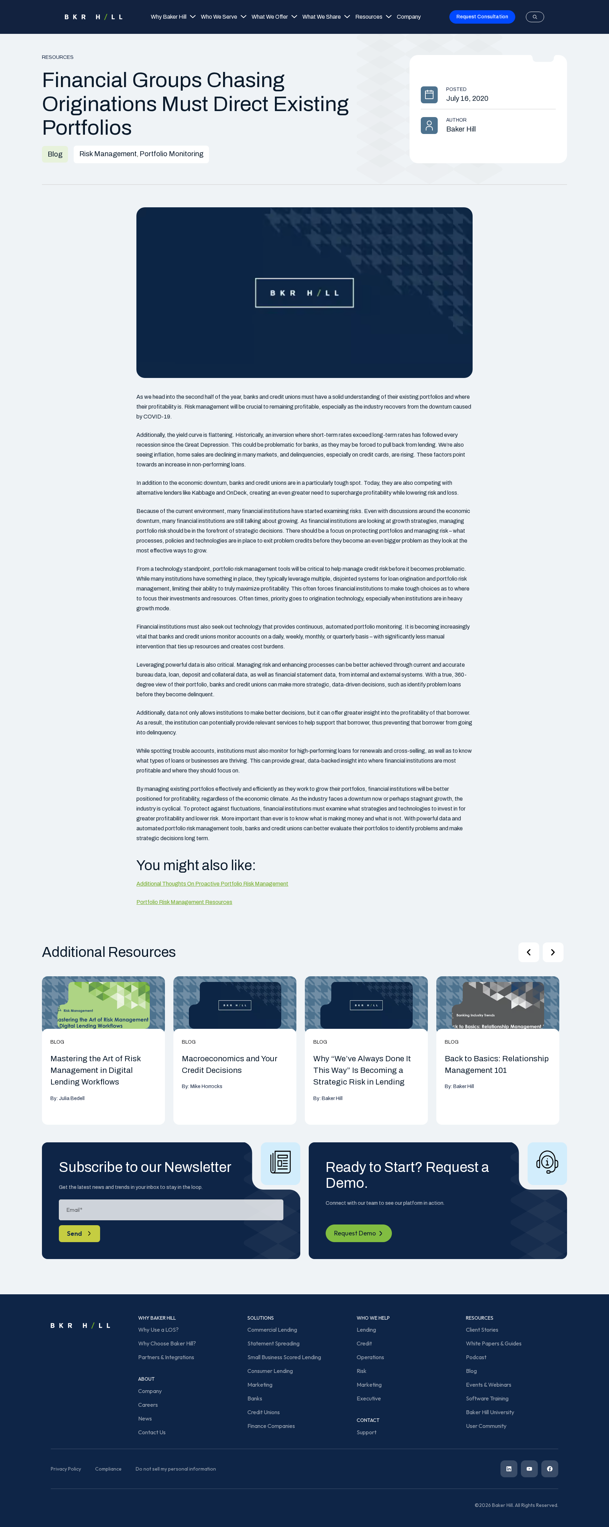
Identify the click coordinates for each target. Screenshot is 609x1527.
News (145, 1418)
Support (366, 1432)
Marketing (259, 1384)
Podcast (476, 1357)
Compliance (108, 1468)
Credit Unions (263, 1412)
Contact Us (152, 1432)
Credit (364, 1343)
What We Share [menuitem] (321, 17)
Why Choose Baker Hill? (167, 1343)
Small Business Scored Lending (284, 1357)
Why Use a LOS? (158, 1329)
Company (150, 1390)
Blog (471, 1370)
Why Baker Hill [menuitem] (168, 17)
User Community (486, 1425)
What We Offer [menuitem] (270, 17)
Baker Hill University (490, 1412)
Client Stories (482, 1329)
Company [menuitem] (409, 17)
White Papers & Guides (494, 1343)
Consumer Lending (270, 1370)
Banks (254, 1398)
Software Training (487, 1398)
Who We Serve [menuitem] (219, 17)
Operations (370, 1357)
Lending (366, 1329)
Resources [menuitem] (368, 17)
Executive (369, 1398)
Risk (362, 1370)
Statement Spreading (273, 1343)
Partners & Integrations (166, 1357)
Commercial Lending (272, 1329)
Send (74, 1233)
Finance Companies (271, 1425)
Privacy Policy (66, 1468)
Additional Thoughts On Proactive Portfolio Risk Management (212, 884)
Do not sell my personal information (176, 1468)
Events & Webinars (488, 1384)
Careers (148, 1404)
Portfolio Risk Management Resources (184, 902)
